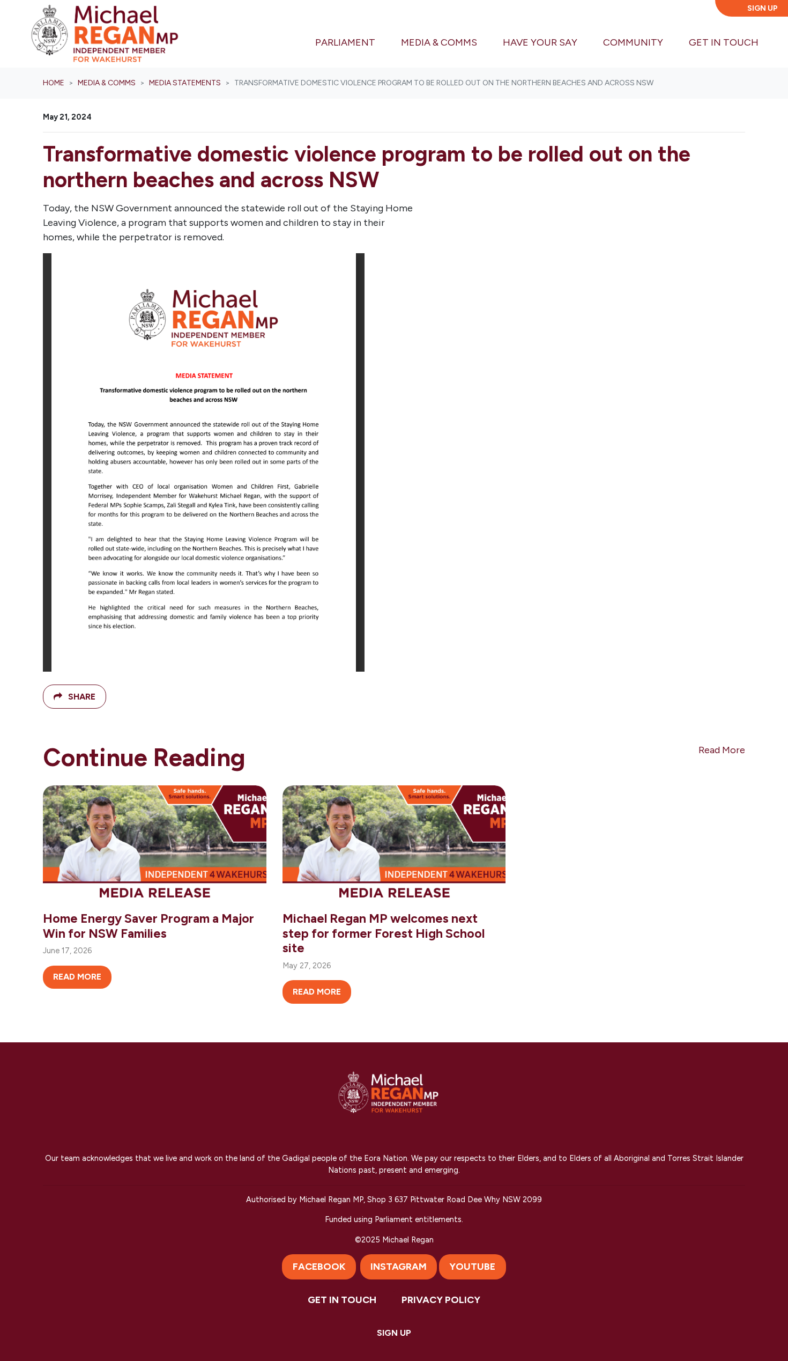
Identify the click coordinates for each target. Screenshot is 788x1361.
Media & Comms (107, 82)
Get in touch (342, 1300)
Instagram (398, 1266)
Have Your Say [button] (540, 42)
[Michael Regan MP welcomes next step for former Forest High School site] (394, 844)
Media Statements (185, 82)
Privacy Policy (441, 1300)
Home (53, 82)
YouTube (472, 1266)
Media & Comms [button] (445, 42)
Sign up (394, 1333)
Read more (77, 977)
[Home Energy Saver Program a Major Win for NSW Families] (154, 844)
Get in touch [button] (724, 42)
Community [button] (633, 42)
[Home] (105, 33)
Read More (721, 750)
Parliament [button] (345, 42)
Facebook (319, 1266)
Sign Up (762, 8)
